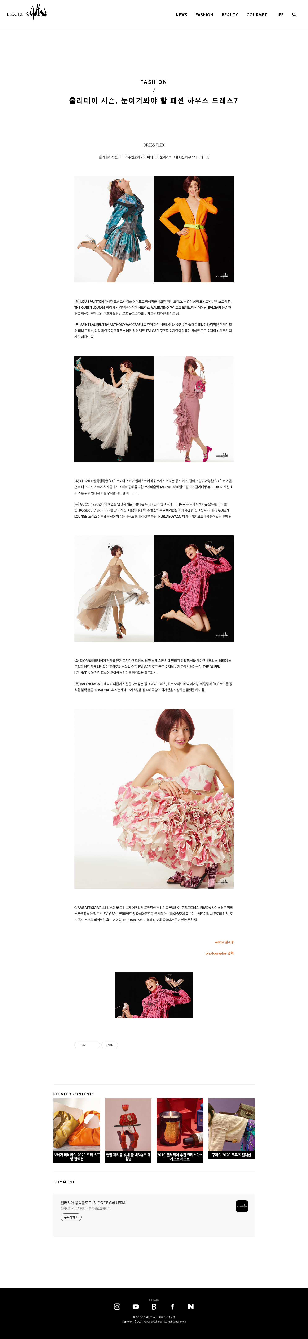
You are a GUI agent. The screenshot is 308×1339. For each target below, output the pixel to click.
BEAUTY (230, 15)
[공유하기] (90, 1045)
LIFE (280, 15)
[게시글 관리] (95, 1045)
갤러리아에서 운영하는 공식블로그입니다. (86, 1208)
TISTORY (154, 1299)
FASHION (205, 15)
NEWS (181, 15)
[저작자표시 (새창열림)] (120, 1045)
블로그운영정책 (167, 1317)
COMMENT (64, 1181)
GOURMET (257, 15)
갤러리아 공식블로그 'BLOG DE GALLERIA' (94, 1203)
